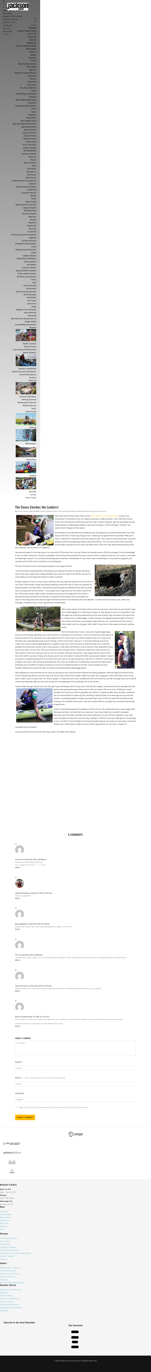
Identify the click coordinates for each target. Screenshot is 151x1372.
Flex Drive (31, 85)
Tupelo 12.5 (31, 226)
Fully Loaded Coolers (27, 274)
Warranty (32, 315)
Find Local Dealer (8, 1238)
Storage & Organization (25, 244)
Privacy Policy (6, 1302)
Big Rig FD (31, 43)
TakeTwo (32, 58)
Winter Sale (31, 412)
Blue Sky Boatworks (27, 64)
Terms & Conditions (9, 1299)
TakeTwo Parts (29, 139)
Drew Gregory (23, 511)
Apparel (32, 97)
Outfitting (31, 190)
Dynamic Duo (30, 163)
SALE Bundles (30, 295)
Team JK (32, 380)
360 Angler (31, 67)
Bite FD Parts (30, 130)
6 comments (101, 511)
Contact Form (6, 1204)
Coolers (33, 476)
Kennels (32, 492)
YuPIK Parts (30, 142)
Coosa (42, 511)
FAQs (34, 307)
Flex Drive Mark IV (28, 88)
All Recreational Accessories (23, 235)
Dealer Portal (30, 347)
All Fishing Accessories (26, 94)
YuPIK (33, 61)
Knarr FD (32, 34)
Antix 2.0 (32, 157)
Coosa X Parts (30, 136)
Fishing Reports (70, 511)
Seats (33, 112)
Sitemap (4, 1311)
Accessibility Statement (25, 325)
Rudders (32, 115)
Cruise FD (32, 232)
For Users (32, 301)
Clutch (33, 160)
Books (33, 196)
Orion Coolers (30, 262)
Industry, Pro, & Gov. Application (15, 1253)
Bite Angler (31, 49)
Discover (4, 1223)
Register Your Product (26, 310)
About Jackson (29, 353)
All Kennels (31, 289)
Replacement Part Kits (26, 205)
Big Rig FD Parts (28, 127)
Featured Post (51, 511)
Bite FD (33, 40)
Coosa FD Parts (29, 133)
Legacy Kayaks (29, 148)
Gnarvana (31, 169)
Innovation (5, 1244)
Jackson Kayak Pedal (26, 31)
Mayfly (33, 55)
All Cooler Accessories (26, 277)
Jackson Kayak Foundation (24, 372)
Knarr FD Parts (29, 145)
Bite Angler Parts (28, 121)
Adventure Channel (9, 1274)
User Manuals (30, 313)
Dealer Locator (29, 344)
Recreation (31, 460)
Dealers (32, 328)
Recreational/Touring (86, 511)
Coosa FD (32, 37)
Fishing (33, 428)
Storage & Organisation (25, 106)
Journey (32, 229)
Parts (33, 91)
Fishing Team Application (12, 1283)
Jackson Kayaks (29, 154)
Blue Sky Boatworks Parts (24, 124)
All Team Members (27, 397)
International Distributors (24, 350)
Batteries (32, 82)
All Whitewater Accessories (24, 181)
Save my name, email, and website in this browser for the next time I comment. (53, 1107)
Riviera (33, 220)
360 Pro (32, 70)
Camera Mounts (29, 193)
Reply (17, 867)
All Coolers (31, 265)
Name (19, 1062)
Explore (3, 1226)
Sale (34, 283)
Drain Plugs (31, 202)
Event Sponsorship (9, 1250)
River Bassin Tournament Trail (104, 516)
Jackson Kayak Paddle (26, 46)
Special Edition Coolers (26, 271)
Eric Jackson (20, 924)
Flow (34, 166)
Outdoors (4, 1220)
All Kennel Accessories (26, 292)
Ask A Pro (31, 304)
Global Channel (29, 405)
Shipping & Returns (9, 1305)
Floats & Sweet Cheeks (26, 187)
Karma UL (31, 175)
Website (19, 1093)
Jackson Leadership (27, 369)
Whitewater (30, 444)
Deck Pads (31, 118)
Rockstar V (31, 172)
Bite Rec (32, 217)
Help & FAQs (6, 1296)
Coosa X (32, 52)
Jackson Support (8, 1247)
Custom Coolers (29, 268)
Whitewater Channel (26, 403)
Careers (32, 378)
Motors (33, 79)
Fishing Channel (29, 400)
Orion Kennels (29, 286)
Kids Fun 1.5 (31, 178)
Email (19, 1078)
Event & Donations (27, 375)
